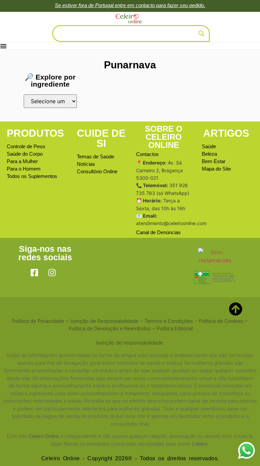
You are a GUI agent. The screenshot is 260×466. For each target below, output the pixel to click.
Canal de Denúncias (158, 232)
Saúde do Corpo (25, 154)
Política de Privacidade (38, 321)
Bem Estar (213, 161)
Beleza (209, 154)
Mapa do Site (216, 169)
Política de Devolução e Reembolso (110, 329)
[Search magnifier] (201, 33)
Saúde (209, 146)
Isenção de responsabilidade (129, 343)
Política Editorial (175, 329)
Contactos (147, 154)
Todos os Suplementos (32, 176)
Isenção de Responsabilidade (104, 321)
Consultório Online (97, 171)
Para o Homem (24, 169)
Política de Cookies (221, 321)
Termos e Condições (169, 321)
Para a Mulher (22, 161)
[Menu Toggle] (3, 46)
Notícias (86, 164)
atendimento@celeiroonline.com (171, 223)
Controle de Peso (26, 146)
